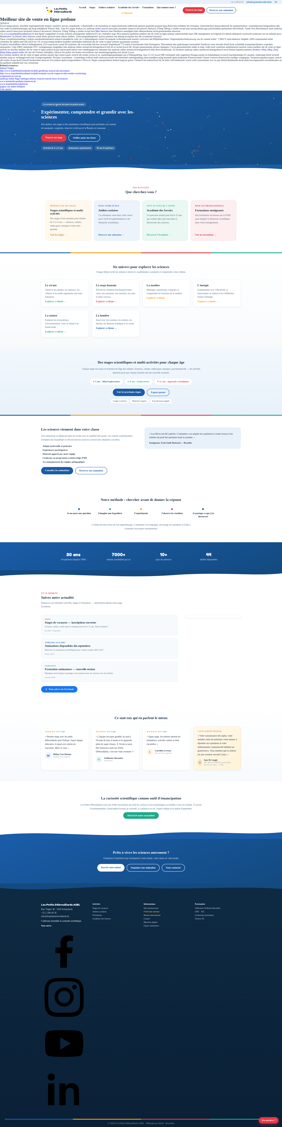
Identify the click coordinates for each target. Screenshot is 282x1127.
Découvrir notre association (141, 815)
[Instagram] (64, 1019)
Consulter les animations (57, 470)
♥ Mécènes (127, 13)
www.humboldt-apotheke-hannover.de (18, 81)
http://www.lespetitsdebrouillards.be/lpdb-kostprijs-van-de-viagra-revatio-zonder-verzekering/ (43, 73)
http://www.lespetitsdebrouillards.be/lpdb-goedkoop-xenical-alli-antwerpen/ (35, 71)
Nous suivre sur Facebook (61, 689)
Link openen (6, 89)
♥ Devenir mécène (151, 912)
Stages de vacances (100, 908)
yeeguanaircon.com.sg (10, 76)
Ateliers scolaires (106, 7)
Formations (148, 7)
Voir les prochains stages (129, 392)
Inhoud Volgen (7, 68)
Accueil (82, 7)
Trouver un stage (193, 10)
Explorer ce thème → (55, 301)
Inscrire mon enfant (111, 867)
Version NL (199, 919)
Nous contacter (173, 867)
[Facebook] (64, 972)
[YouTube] (64, 1065)
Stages (92, 7)
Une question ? (269, 1120)
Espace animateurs (151, 926)
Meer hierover (101, 31)
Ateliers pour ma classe (84, 138)
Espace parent (158, 392)
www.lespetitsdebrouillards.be (18, 34)
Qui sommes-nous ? (166, 7)
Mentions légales (150, 922)
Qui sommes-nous (151, 908)
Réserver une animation (221, 10)
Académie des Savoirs (128, 7)
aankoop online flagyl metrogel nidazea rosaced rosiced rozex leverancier (34, 78)
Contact (147, 919)
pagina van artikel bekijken (12, 86)
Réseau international (152, 915)
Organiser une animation (143, 867)
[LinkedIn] (64, 1112)
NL (276, 2)
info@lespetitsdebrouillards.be (259, 2)
